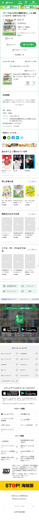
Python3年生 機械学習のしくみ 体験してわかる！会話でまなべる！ (24, 75)
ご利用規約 (5, 441)
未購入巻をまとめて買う (21, 66)
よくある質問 (25, 419)
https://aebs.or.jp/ (18, 477)
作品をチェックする (21, 50)
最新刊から (33, 70)
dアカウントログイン (7, 430)
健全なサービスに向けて (27, 447)
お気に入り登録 (31, 61)
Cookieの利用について (27, 452)
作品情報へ (18, 55)
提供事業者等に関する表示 (27, 441)
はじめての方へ (9, 414)
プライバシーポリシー (8, 447)
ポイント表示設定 (27, 425)
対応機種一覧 (25, 414)
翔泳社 (10, 113)
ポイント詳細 (22, 29)
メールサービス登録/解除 (7, 419)
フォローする (23, 20)
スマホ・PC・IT (14, 116)
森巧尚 (19, 19)
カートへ (12, 44)
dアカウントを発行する (19, 495)
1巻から (26, 70)
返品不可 (19, 35)
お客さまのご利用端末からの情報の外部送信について (27, 458)
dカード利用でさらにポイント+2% (25, 33)
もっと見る (31, 181)
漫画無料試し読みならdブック (9, 299)
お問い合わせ (5, 425)
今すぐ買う (30, 44)
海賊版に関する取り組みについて (8, 458)
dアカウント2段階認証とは (8, 452)
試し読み (10, 38)
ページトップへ (19, 506)
